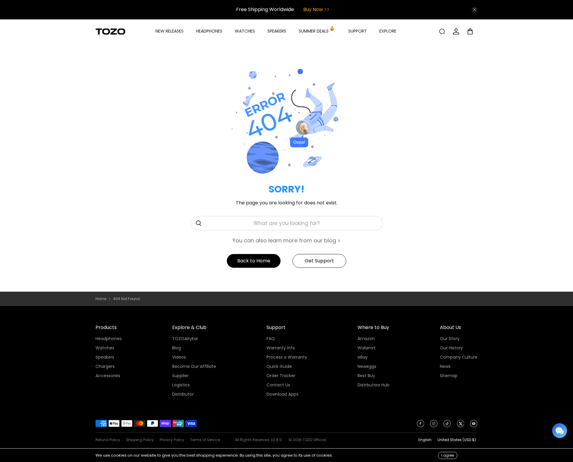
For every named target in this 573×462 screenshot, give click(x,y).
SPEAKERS (276, 31)
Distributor (183, 394)
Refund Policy (108, 439)
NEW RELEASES (169, 31)
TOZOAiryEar (185, 339)
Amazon (366, 339)
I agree (447, 455)
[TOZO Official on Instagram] (434, 425)
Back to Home (253, 260)
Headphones (109, 339)
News (445, 366)
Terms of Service (205, 439)
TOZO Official (314, 439)
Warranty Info (281, 348)
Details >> (460, 9)
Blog (176, 348)
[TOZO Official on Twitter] (460, 425)
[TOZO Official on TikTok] (447, 425)
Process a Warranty (287, 357)
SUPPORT (357, 31)
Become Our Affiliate (194, 366)
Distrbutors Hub (373, 385)
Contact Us (278, 385)
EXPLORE (387, 31)
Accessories (108, 376)
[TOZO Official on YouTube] (474, 425)
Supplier (180, 376)
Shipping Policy (140, 439)
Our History (451, 348)
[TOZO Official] (110, 31)
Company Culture (459, 357)
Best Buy (366, 376)
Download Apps (282, 394)
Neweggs (367, 366)
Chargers (105, 366)
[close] (475, 10)
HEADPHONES (209, 31)
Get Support (319, 260)
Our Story (450, 339)
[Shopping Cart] (472, 31)
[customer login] (456, 31)
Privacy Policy (172, 439)
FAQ (271, 339)
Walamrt (367, 348)
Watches (105, 348)
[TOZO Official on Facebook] (420, 425)
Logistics (181, 385)
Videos (179, 357)
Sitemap (449, 376)
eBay (363, 357)
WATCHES (245, 31)
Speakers (105, 357)
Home (101, 299)
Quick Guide (279, 366)
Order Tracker (281, 376)
